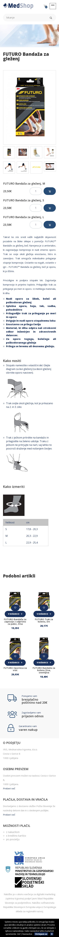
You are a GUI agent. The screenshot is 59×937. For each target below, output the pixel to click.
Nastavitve (27, 934)
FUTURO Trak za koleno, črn (44, 620)
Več (18, 934)
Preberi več (9, 788)
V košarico (14, 614)
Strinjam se (41, 934)
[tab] (9, 152)
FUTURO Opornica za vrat (15, 669)
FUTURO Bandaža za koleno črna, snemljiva (44, 670)
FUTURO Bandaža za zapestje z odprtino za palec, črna (15, 621)
